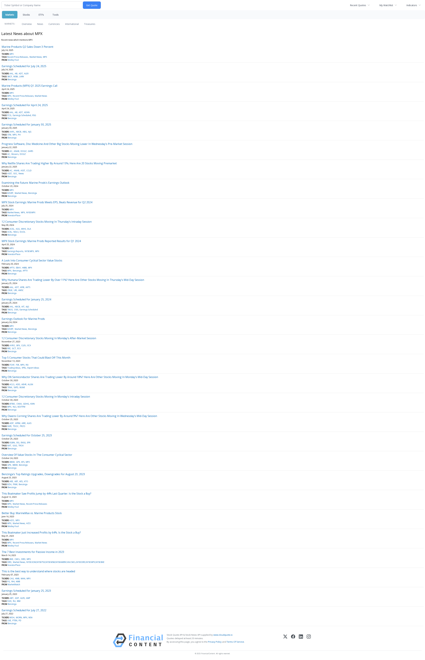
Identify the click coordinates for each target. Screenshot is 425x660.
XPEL (24, 367)
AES (21, 481)
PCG (9, 115)
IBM (18, 601)
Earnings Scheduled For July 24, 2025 (24, 66)
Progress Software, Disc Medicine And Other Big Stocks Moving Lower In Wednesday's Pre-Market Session (67, 144)
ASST (23, 170)
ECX (29, 345)
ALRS (22, 598)
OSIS (16, 309)
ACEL (12, 228)
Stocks (26, 14)
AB (16, 73)
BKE (11, 559)
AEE (11, 481)
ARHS (23, 228)
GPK (18, 462)
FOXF (12, 364)
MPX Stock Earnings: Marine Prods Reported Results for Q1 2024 (41, 241)
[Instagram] (308, 640)
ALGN (30, 384)
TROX (21, 445)
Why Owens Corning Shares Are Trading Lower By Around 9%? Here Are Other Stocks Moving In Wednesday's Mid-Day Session (79, 416)
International (72, 24)
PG (8, 581)
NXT (9, 445)
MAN (23, 578)
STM (9, 134)
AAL (11, 73)
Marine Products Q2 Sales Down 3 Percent (27, 47)
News (40, 24)
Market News (36, 57)
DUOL (22, 231)
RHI (13, 581)
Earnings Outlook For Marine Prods (23, 319)
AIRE (24, 423)
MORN (19, 617)
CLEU (23, 345)
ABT (11, 598)
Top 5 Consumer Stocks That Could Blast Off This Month (36, 357)
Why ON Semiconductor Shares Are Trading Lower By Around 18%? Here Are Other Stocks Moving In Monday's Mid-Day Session (80, 377)
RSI (27, 364)
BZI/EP (10, 193)
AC (11, 151)
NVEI (9, 426)
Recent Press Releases (17, 57)
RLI (14, 601)
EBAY (18, 267)
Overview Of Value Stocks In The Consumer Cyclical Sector (37, 455)
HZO (12, 520)
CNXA (19, 403)
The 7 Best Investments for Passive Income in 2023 (33, 552)
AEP (16, 481)
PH (19, 134)
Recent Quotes (358, 5)
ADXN (27, 112)
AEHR (23, 384)
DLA (29, 228)
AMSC (21, 290)
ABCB (18, 131)
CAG (12, 578)
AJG (29, 131)
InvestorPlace (14, 215)
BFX (18, 345)
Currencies (54, 24)
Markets (9, 14)
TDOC (16, 426)
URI (15, 290)
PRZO (22, 426)
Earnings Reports (15, 251)
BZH (9, 484)
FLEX (9, 601)
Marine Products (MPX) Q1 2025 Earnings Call (29, 86)
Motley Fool (13, 60)
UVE (9, 620)
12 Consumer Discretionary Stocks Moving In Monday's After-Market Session (49, 338)
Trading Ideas (13, 367)
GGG (15, 445)
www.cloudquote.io (223, 634)
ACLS (12, 384)
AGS (18, 228)
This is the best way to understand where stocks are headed (38, 571)
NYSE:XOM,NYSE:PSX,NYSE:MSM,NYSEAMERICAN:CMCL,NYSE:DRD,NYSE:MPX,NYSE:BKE (65, 562)
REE (8, 348)
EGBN (12, 442)
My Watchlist (386, 5)
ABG (25, 131)
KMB (17, 578)
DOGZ (24, 151)
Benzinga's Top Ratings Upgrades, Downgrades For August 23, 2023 (43, 474)
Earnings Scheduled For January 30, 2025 (26, 124)
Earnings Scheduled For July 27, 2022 (24, 610)
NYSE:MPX (30, 212)
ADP (12, 423)
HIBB (24, 267)
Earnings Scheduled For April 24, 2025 (25, 105)
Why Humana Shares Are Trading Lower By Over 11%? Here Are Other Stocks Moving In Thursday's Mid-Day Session (73, 280)
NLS (14, 406)
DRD (23, 559)
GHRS (30, 151)
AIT (22, 306)
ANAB (16, 151)
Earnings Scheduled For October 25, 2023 (27, 435)
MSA (31, 617)
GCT (14, 348)
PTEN (14, 620)
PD (20, 620)
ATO (26, 481)
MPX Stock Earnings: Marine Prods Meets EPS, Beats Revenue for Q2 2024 (47, 202)
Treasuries (89, 24)
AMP (28, 598)
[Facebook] (293, 640)
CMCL (17, 559)
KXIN (32, 403)
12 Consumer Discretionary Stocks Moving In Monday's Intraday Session (46, 396)
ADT (21, 73)
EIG (17, 442)
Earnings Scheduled (22, 115)
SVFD (16, 387)
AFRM (17, 423)
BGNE (22, 387)
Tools (55, 14)
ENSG (23, 442)
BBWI (12, 462)
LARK (21, 76)
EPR (28, 442)
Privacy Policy (215, 641)
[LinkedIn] (301, 640)
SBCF (9, 76)
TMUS (10, 309)
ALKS (29, 423)
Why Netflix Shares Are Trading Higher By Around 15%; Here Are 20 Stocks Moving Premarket (59, 163)
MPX (12, 54)
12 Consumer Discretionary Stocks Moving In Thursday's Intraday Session (47, 221)
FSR (17, 364)
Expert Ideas (33, 367)
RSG (34, 115)
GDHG (26, 403)
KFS (22, 462)
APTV (12, 267)
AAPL (12, 131)
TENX (9, 387)
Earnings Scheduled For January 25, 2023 (26, 591)
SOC (15, 173)
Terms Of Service (235, 641)
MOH (12, 617)
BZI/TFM (21, 406)
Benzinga (12, 79)
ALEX (26, 73)
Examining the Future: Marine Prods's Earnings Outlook (35, 183)
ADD (18, 384)
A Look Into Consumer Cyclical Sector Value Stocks (32, 260)
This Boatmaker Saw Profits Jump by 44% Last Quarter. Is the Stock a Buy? (46, 493)
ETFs (41, 14)
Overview (27, 24)
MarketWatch (14, 584)
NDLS (15, 231)
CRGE (9, 290)
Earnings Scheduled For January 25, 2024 (26, 299)
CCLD (29, 170)
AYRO (12, 345)
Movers (14, 154)
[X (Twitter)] (285, 640)
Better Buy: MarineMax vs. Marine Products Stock (32, 513)
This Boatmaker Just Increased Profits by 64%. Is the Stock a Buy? (41, 532)
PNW (15, 484)
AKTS (28, 287)
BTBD (12, 403)
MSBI (15, 76)
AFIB (22, 287)
